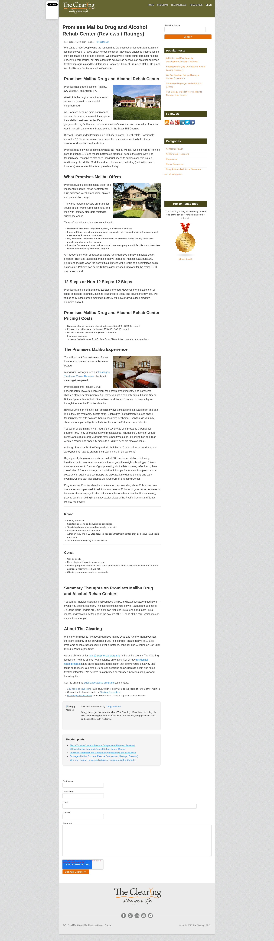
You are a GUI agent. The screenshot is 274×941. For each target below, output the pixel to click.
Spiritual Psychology (110, 692)
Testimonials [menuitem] (178, 5)
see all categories (173, 174)
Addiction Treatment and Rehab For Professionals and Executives (103, 752)
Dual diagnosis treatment (79, 695)
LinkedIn (87, 725)
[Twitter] (130, 915)
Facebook (83, 725)
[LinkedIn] (137, 915)
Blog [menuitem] (209, 5)
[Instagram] (150, 915)
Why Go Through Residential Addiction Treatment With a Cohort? (102, 760)
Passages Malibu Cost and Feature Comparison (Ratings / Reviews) (104, 756)
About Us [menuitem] (72, 925)
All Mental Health (174, 149)
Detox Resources (174, 164)
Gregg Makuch (102, 42)
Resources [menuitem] (196, 5)
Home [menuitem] (151, 5)
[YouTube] (143, 915)
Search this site (172, 25)
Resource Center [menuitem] (95, 925)
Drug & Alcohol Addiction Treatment (183, 169)
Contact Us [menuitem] (82, 925)
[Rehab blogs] (185, 240)
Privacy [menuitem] (108, 925)
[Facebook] (123, 915)
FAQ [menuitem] (64, 925)
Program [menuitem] (162, 5)
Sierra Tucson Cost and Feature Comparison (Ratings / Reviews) (102, 745)
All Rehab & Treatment (177, 154)
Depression (171, 159)
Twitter (92, 725)
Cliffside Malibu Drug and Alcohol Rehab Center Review (97, 749)
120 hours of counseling (79, 688)
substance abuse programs (99, 682)
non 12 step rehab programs (104, 655)
